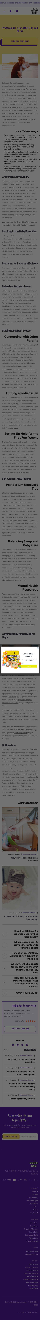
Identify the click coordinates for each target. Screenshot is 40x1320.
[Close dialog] (38, 648)
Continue (29, 666)
